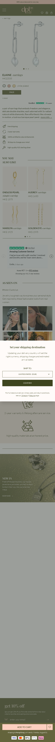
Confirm (27, 383)
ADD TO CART (24, 727)
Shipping (24, 395)
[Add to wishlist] (50, 727)
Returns (32, 395)
